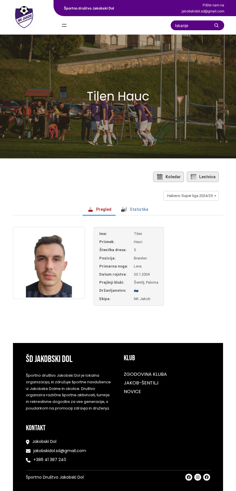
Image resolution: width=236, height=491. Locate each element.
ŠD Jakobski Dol (49, 359)
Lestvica (207, 177)
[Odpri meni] (64, 25)
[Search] (216, 25)
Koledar (173, 177)
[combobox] (191, 195)
